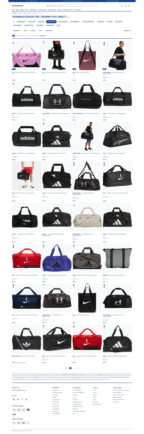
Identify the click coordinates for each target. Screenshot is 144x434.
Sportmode (95, 402)
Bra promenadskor (117, 397)
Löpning (95, 392)
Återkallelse (55, 395)
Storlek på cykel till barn (118, 399)
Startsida (20, 13)
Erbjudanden (52, 9)
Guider (59, 9)
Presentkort (75, 399)
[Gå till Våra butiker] (122, 6)
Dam (13, 9)
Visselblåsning (55, 409)
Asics (81, 374)
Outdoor (95, 395)
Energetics (99, 374)
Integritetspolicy (56, 399)
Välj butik (42, 35)
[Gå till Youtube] (18, 399)
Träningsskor (31, 21)
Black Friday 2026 (97, 404)
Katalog (25, 13)
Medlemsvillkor (55, 402)
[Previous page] (66, 368)
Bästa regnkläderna (117, 392)
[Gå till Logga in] (125, 6)
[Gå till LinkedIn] (27, 399)
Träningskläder (21, 21)
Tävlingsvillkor (55, 406)
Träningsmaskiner (63, 21)
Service (74, 397)
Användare (16, 30)
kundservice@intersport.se (19, 390)
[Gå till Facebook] (22, 399)
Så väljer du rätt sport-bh (119, 395)
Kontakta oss (55, 390)
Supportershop (42, 9)
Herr (22, 9)
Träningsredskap (75, 21)
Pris (40, 30)
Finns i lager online (20, 35)
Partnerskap (75, 409)
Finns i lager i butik (34, 35)
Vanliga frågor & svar (57, 392)
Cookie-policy (55, 404)
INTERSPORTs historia (78, 406)
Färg (25, 30)
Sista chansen (77, 9)
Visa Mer (48, 30)
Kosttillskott (118, 21)
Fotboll (94, 397)
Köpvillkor (54, 397)
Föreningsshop (67, 9)
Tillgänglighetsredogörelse (79, 411)
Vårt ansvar (75, 395)
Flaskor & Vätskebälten (88, 21)
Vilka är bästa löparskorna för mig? (121, 390)
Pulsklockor (41, 21)
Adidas (66, 374)
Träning (15, 13)
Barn (17, 9)
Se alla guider (116, 402)
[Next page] (77, 368)
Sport (26, 9)
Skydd (58, 25)
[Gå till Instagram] (14, 399)
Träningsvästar (50, 25)
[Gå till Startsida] (18, 6)
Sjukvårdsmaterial (29, 25)
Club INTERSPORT (77, 390)
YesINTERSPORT (56, 413)
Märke (33, 30)
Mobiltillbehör (17, 25)
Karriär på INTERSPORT (78, 392)
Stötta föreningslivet (77, 402)
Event (74, 413)
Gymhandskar (100, 21)
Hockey (94, 399)
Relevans (126, 30)
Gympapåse (109, 21)
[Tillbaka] (13, 21)
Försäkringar (55, 411)
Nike (63, 374)
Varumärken (33, 9)
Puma (69, 374)
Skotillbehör (40, 25)
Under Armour (74, 374)
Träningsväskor (51, 21)
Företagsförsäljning (77, 404)
